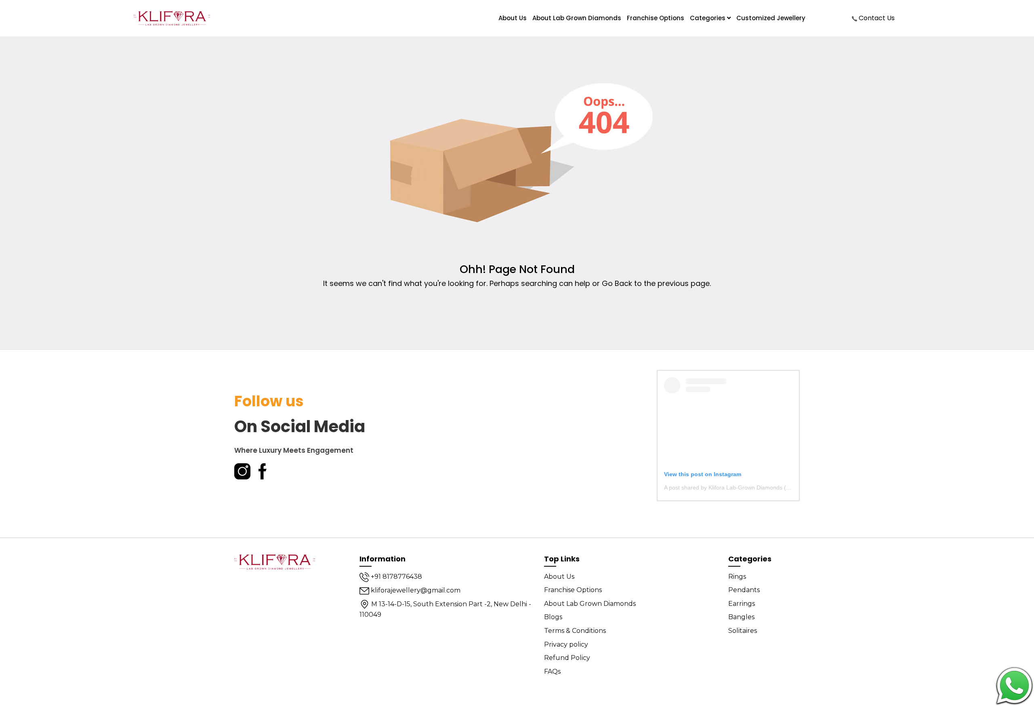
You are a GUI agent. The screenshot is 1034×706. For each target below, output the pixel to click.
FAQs (552, 671)
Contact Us (876, 18)
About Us (559, 576)
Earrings (741, 603)
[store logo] (172, 18)
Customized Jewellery (770, 18)
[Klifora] (274, 561)
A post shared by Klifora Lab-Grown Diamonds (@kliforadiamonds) (749, 487)
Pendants (744, 590)
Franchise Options (655, 18)
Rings (737, 576)
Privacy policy (566, 644)
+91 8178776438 (395, 576)
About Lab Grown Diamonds (576, 18)
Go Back (617, 283)
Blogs (553, 617)
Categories (708, 18)
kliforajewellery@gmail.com (414, 590)
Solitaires (742, 631)
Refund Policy (567, 658)
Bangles (741, 617)
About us (512, 18)
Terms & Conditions (575, 631)
